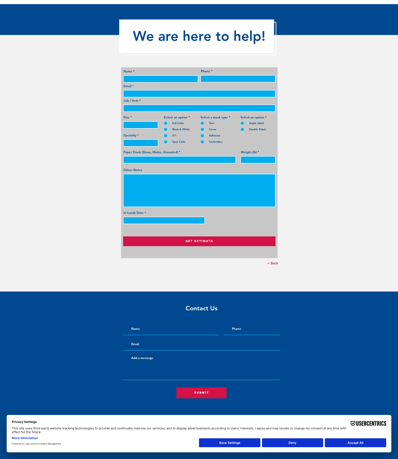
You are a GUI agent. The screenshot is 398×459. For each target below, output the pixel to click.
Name (128, 71)
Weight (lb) (249, 152)
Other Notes (133, 169)
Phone (205, 71)
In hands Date (134, 212)
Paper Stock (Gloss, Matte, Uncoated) (151, 152)
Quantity (130, 135)
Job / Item (131, 100)
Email (127, 86)
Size (127, 117)
